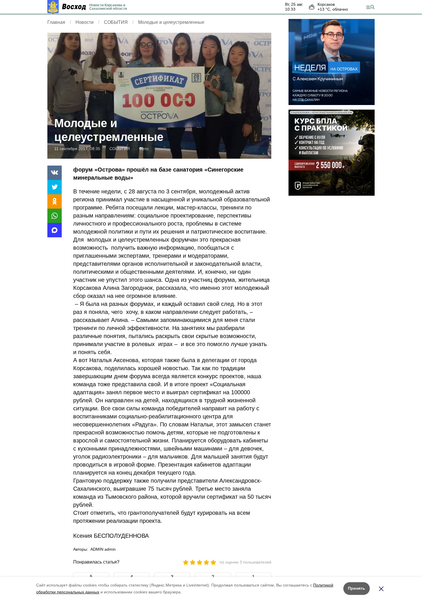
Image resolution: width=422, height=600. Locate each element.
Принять (356, 588)
